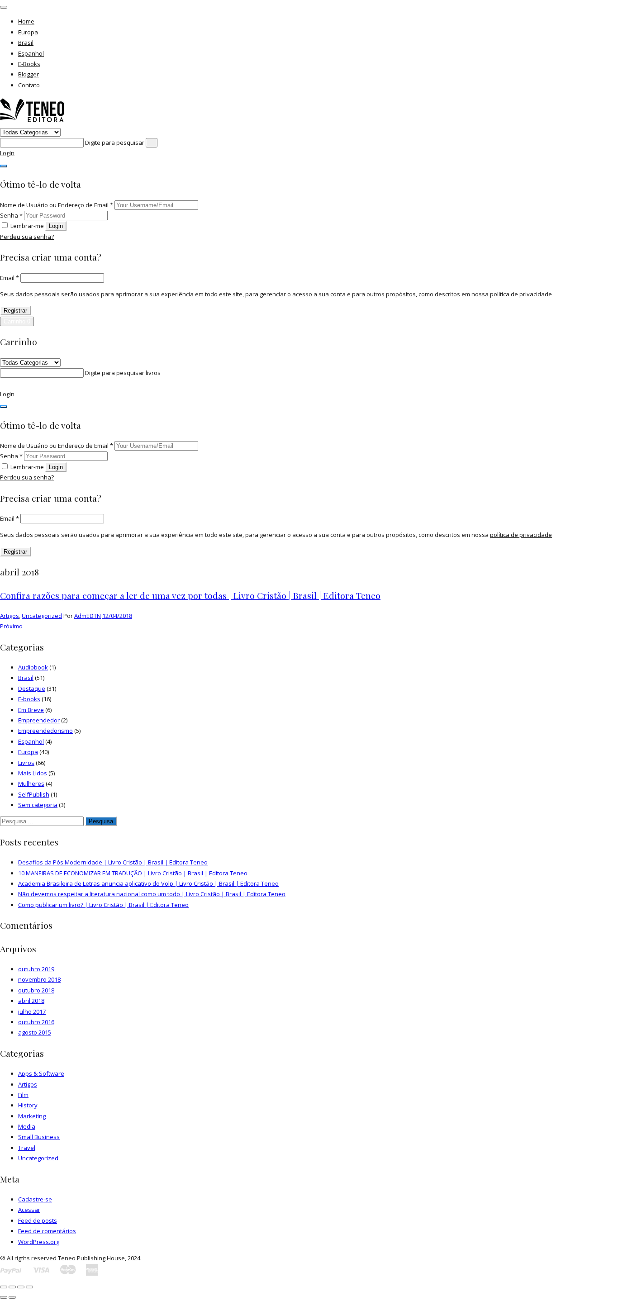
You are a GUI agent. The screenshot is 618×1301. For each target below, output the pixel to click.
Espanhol (31, 53)
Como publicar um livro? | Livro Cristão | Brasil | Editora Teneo (103, 905)
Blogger (28, 74)
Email (9, 278)
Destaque (31, 688)
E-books (29, 699)
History (28, 1105)
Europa (28, 32)
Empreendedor (39, 720)
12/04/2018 (117, 616)
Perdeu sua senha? (27, 237)
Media (26, 1126)
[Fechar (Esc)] (29, 1287)
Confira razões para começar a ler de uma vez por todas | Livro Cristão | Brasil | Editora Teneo (190, 595)
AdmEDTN (87, 616)
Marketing (32, 1116)
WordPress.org (38, 1242)
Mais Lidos (32, 773)
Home (26, 21)
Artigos (9, 616)
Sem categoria (37, 805)
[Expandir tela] (12, 1287)
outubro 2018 (36, 990)
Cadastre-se (35, 1199)
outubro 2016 (36, 1022)
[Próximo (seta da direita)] (12, 1297)
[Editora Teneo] (32, 121)
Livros (26, 763)
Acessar (29, 1210)
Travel (26, 1148)
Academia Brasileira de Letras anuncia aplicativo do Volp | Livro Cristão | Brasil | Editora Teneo (148, 883)
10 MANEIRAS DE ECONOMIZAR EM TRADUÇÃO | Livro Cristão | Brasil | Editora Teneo (132, 873)
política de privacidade (521, 294)
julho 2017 (32, 1011)
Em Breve (31, 710)
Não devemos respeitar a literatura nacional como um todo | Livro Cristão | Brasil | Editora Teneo (151, 894)
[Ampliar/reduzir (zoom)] (3, 1287)
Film (23, 1095)
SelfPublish (33, 794)
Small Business (39, 1137)
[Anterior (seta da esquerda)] (3, 1297)
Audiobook (33, 667)
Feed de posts (37, 1220)
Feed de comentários (47, 1231)
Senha (11, 215)
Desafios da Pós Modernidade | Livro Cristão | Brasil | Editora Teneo (113, 862)
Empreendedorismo (45, 730)
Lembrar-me (27, 226)
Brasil (25, 42)
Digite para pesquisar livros (123, 373)
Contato (29, 85)
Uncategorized (42, 616)
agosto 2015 (34, 1032)
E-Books (29, 64)
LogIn (7, 153)
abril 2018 (31, 1001)
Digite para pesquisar (115, 142)
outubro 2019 (36, 969)
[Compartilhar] (20, 1287)
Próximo (12, 626)
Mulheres (31, 783)
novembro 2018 (39, 979)
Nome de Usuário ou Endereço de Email (56, 205)
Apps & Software (41, 1073)
